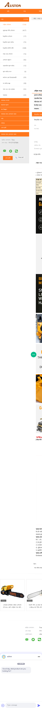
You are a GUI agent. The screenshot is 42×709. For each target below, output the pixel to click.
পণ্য (24, 11)
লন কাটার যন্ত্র (14, 83)
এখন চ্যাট (3, 127)
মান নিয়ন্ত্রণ (4, 109)
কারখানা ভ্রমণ (5, 105)
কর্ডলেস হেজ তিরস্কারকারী (14, 77)
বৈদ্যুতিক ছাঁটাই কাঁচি (14, 48)
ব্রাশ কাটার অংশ (14, 71)
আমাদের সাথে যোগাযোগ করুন (8, 114)
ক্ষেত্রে (3, 123)
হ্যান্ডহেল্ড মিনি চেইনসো (14, 30)
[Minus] (39, 656)
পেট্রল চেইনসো (14, 24)
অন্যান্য (14, 95)
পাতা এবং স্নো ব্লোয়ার (14, 89)
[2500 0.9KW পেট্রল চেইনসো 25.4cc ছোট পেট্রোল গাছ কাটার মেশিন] (12, 591)
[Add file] (2, 705)
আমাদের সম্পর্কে (5, 100)
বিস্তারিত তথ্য (38, 114)
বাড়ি (8, 11)
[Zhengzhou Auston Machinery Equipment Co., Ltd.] (4, 150)
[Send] (39, 705)
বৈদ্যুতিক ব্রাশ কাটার (14, 42)
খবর (2, 118)
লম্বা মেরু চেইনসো (14, 54)
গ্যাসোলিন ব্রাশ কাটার (14, 66)
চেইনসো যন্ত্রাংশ (14, 60)
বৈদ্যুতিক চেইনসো (14, 36)
